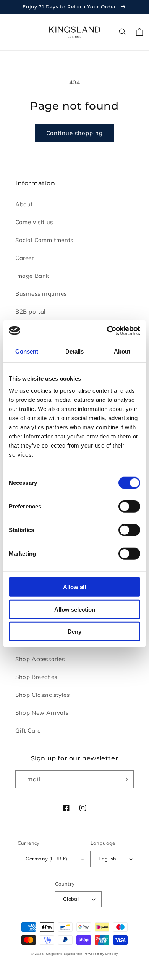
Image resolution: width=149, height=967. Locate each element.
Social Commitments (44, 240)
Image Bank (32, 275)
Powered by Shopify (101, 954)
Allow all (74, 587)
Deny (74, 631)
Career (24, 257)
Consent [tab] (26, 351)
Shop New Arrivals (41, 712)
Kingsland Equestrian (64, 954)
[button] (9, 32)
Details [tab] (74, 351)
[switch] (129, 506)
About (24, 204)
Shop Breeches (36, 676)
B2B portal (30, 311)
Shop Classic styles (42, 694)
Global (71, 899)
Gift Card (28, 730)
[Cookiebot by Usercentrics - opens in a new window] (107, 330)
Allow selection (74, 609)
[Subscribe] (125, 779)
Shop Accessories (40, 659)
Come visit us (34, 222)
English (108, 858)
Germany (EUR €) (47, 858)
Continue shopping (74, 133)
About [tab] (122, 351)
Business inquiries (41, 293)
